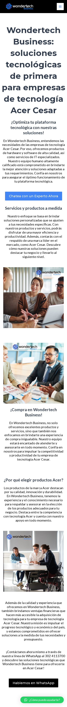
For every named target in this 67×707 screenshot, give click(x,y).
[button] (33, 196)
